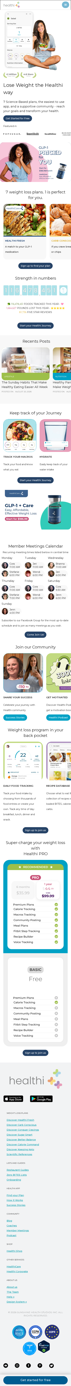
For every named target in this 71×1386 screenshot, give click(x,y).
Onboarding (14, 1179)
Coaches (12, 1225)
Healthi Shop (14, 1251)
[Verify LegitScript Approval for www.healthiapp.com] (44, 1346)
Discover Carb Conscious (21, 1124)
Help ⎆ (10, 1296)
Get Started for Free (18, 118)
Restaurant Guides (18, 1169)
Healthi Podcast (58, 717)
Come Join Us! (35, 634)
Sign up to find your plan (35, 265)
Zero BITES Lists (17, 1174)
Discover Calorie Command (23, 1144)
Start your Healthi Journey (35, 325)
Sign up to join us (35, 830)
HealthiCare (14, 1266)
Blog (9, 1220)
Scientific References (19, 1154)
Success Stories (15, 717)
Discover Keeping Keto (20, 1149)
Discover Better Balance (21, 1139)
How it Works (15, 1200)
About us (12, 1287)
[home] (11, 4)
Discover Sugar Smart (19, 1134)
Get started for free (35, 1380)
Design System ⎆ (17, 1301)
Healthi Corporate (17, 1271)
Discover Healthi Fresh (20, 1120)
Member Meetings (18, 1230)
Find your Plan (15, 1195)
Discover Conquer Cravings (23, 1129)
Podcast (11, 1235)
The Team (13, 1292)
